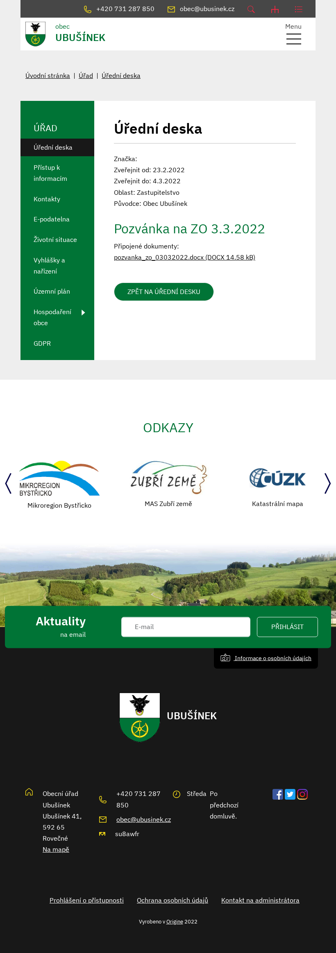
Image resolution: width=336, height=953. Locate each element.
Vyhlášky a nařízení (49, 265)
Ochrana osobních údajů (172, 900)
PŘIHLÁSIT (287, 627)
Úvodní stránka (47, 75)
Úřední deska (121, 75)
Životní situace (55, 239)
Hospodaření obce (52, 317)
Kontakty (47, 199)
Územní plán (52, 291)
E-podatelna (52, 219)
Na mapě (56, 849)
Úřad (86, 75)
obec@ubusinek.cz (143, 819)
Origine (174, 921)
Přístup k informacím (50, 172)
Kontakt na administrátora (260, 900)
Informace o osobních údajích (272, 658)
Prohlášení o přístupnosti (87, 900)
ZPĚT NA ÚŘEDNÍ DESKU (163, 291)
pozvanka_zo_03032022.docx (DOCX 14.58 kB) (184, 257)
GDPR (42, 343)
